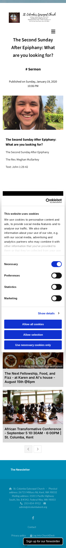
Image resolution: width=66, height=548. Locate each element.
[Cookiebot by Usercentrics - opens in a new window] (46, 200)
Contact (32, 527)
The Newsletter (20, 469)
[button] (33, 31)
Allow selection (33, 334)
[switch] (56, 276)
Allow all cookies (33, 324)
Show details (46, 313)
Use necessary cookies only (33, 345)
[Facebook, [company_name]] (33, 518)
